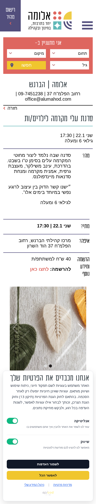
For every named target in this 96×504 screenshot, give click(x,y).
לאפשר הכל (48, 475)
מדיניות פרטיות (62, 485)
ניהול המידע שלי (34, 485)
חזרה (12, 108)
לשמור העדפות (48, 464)
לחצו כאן (39, 269)
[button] (50, 365)
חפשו (26, 65)
